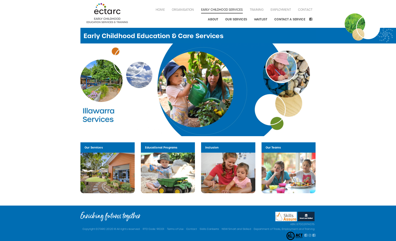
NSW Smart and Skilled (236, 228)
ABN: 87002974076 (302, 224)
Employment (281, 9)
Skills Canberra (209, 228)
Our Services (236, 19)
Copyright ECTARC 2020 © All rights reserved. (111, 228)
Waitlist (260, 19)
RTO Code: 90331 (153, 228)
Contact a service (289, 19)
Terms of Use (175, 228)
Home (160, 9)
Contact (305, 9)
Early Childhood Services (222, 9)
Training (257, 9)
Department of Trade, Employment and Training (284, 228)
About (213, 19)
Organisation (183, 9)
